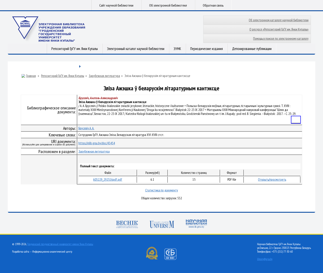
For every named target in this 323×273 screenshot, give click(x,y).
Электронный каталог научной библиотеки (135, 48)
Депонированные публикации (252, 48)
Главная (31, 76)
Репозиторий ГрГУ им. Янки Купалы (74, 48)
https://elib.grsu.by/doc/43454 (96, 143)
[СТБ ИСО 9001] (173, 259)
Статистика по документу (161, 190)
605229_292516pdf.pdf (107, 179)
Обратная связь (213, 5)
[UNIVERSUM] (162, 225)
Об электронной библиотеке (168, 5)
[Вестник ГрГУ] (127, 225)
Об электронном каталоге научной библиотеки (278, 20)
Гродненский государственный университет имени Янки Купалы (60, 244)
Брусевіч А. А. (86, 128)
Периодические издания (206, 48)
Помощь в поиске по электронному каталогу (280, 38)
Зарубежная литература (104, 76)
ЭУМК (177, 48)
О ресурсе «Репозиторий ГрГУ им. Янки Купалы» (278, 29)
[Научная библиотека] (196, 224)
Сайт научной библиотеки (116, 5)
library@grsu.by (264, 259)
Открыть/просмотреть (272, 179)
